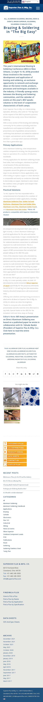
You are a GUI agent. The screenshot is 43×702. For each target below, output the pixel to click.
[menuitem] (37, 8)
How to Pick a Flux (10, 596)
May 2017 (6, 678)
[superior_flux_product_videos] (15, 452)
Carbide (6, 514)
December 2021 (9, 639)
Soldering (31, 21)
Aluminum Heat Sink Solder (16, 209)
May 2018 (6, 664)
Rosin (5, 543)
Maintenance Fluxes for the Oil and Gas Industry (17, 477)
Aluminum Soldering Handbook (14, 506)
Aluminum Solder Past (27, 207)
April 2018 (7, 667)
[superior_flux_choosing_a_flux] (15, 443)
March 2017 (7, 681)
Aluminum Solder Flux (26, 351)
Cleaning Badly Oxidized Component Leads (15, 485)
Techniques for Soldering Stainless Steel (14, 489)
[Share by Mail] (38, 374)
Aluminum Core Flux (10, 207)
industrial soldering (23, 357)
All (5, 19)
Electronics (7, 517)
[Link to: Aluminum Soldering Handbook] (12, 414)
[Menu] (37, 8)
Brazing (29, 19)
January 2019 (8, 658)
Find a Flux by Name (11, 599)
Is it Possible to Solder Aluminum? (13, 493)
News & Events (8, 529)
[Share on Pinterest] (18, 374)
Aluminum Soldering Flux (12, 201)
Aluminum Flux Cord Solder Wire (23, 204)
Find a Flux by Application (13, 602)
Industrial (6, 523)
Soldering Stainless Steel (21, 24)
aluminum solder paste (16, 354)
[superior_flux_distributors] (15, 448)
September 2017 (9, 673)
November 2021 (9, 642)
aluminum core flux (17, 348)
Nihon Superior (20, 21)
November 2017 (9, 670)
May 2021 (6, 647)
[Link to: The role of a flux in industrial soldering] (30, 396)
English (28, 1)
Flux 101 (6, 520)
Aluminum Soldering (16, 19)
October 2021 (8, 644)
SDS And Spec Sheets (11, 622)
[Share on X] (9, 374)
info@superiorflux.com (12, 579)
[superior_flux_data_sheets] (15, 456)
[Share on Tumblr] (26, 374)
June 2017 (6, 675)
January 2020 (8, 653)
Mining (5, 526)
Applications (7, 509)
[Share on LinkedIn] (22, 374)
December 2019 (9, 656)
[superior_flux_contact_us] (15, 460)
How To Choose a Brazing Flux (12, 481)
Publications (7, 540)
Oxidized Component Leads (13, 534)
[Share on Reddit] (34, 374)
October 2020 (8, 650)
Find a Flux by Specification (13, 604)
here (10, 330)
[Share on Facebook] (5, 374)
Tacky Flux (7, 551)
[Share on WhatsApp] (13, 374)
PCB (4, 537)
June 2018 (6, 661)
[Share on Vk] (30, 374)
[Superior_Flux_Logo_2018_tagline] (17, 8)
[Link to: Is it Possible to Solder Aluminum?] (12, 396)
